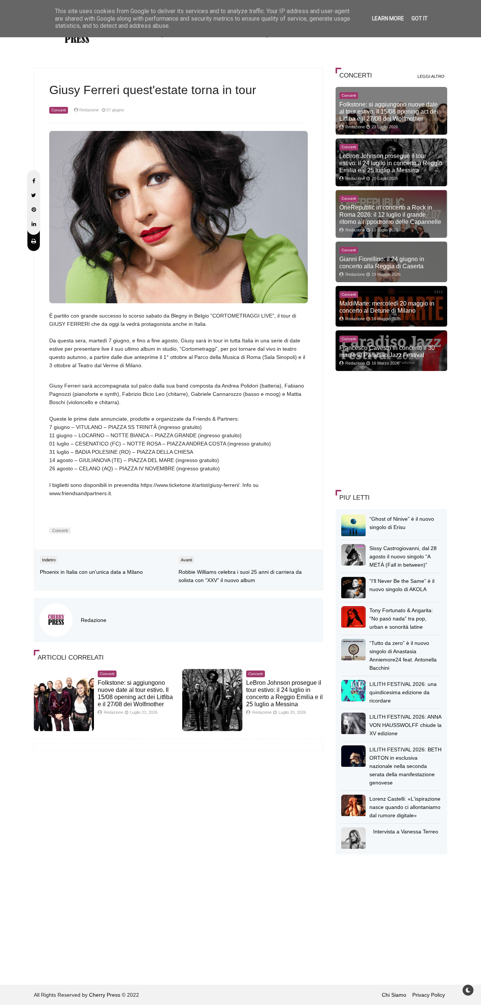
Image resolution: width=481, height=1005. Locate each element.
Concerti (58, 110)
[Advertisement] (392, 429)
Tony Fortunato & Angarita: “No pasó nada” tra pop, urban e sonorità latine (401, 618)
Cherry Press (104, 995)
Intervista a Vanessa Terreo (405, 832)
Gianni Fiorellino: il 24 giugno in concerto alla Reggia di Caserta (381, 262)
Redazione (93, 620)
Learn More (388, 18)
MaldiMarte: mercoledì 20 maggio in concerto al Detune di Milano (386, 307)
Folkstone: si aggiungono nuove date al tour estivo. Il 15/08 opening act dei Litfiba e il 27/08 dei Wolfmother (388, 111)
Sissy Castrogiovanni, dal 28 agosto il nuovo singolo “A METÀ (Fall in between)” (403, 556)
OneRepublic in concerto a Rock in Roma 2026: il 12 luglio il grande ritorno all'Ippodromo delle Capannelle (390, 214)
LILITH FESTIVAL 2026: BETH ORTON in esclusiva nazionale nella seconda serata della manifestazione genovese (405, 766)
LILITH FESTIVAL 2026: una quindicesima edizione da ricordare (403, 692)
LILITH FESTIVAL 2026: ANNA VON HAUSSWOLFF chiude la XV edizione (405, 725)
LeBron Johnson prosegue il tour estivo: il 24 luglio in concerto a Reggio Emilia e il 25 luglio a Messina (390, 162)
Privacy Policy (428, 995)
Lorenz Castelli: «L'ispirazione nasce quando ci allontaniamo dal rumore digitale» (404, 807)
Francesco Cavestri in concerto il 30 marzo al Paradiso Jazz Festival (387, 351)
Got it (419, 18)
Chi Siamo (394, 995)
